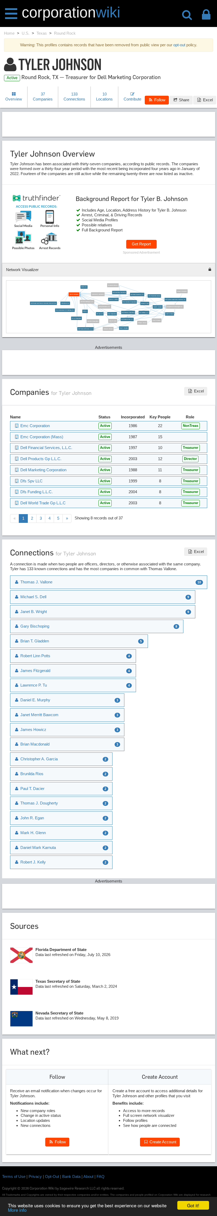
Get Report (141, 244)
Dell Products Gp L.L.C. (127, 319)
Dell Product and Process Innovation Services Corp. (43, 303)
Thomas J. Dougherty (38, 803)
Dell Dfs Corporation (93, 321)
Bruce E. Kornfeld (182, 291)
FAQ (101, 1176)
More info (17, 1209)
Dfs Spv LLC (100, 313)
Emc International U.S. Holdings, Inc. (65, 310)
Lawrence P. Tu (33, 685)
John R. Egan (31, 818)
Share (183, 100)
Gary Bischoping (34, 626)
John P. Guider (156, 320)
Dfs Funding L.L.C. (143, 312)
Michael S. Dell (144, 303)
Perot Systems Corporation (129, 302)
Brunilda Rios (31, 773)
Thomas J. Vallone (113, 299)
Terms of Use (13, 1176)
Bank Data (71, 1176)
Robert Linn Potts (34, 655)
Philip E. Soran (142, 322)
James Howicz (32, 729)
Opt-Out (52, 1176)
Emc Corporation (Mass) (154, 296)
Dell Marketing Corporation (119, 292)
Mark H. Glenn (32, 832)
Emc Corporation (112, 313)
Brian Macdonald (34, 744)
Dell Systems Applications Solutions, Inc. (175, 299)
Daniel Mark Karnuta (37, 847)
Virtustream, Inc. (65, 303)
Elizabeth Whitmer (112, 285)
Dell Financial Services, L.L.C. (85, 329)
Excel (207, 100)
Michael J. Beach (108, 329)
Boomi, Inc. (84, 287)
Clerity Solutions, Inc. (104, 306)
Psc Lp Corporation (76, 318)
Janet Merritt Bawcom (38, 714)
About (88, 1176)
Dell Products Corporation (128, 312)
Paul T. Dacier (31, 788)
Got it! (193, 1205)
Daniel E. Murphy (157, 307)
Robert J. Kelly (32, 862)
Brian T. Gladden (124, 328)
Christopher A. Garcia (38, 759)
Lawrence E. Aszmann (98, 294)
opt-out (179, 45)
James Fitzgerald (34, 670)
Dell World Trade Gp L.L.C (136, 294)
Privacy (35, 1176)
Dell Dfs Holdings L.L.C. (87, 302)
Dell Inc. (85, 311)
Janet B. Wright (169, 314)
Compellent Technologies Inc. (175, 307)
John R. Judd (112, 321)
